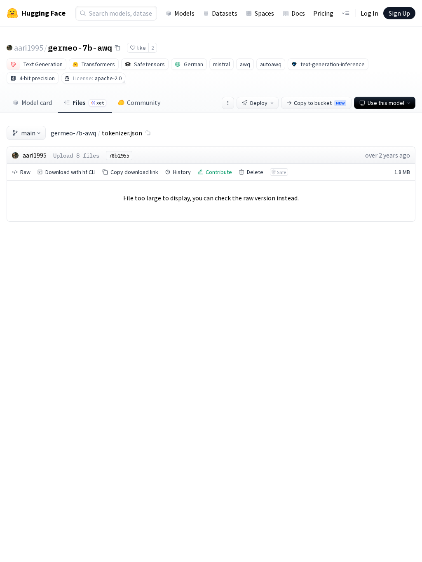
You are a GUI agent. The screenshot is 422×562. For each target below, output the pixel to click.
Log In (369, 13)
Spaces (264, 13)
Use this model (386, 103)
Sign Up (399, 13)
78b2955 (119, 155)
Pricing (323, 13)
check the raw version (245, 198)
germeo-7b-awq (80, 47)
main (28, 133)
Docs (298, 13)
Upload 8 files (76, 155)
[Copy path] (147, 132)
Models (184, 13)
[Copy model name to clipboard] (117, 48)
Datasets (224, 13)
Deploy (258, 103)
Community (143, 102)
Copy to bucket (319, 103)
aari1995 (28, 47)
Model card (36, 102)
